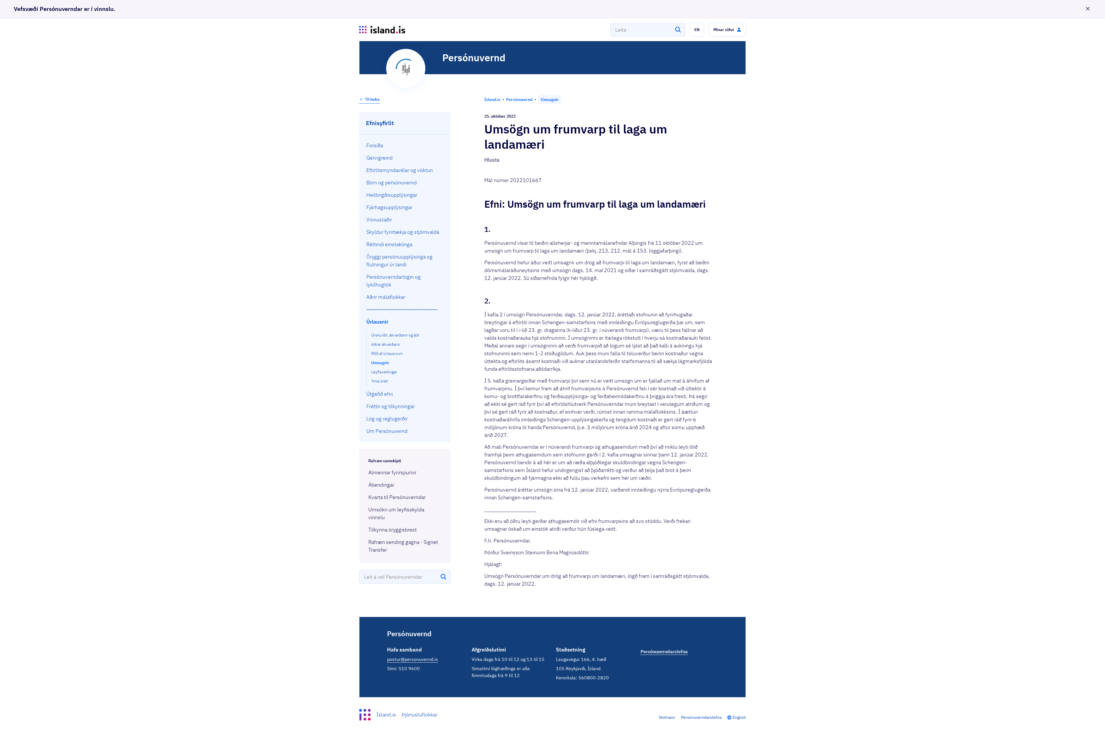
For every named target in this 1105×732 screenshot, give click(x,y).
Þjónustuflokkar (419, 714)
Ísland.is (386, 714)
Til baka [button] (372, 99)
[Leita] (678, 29)
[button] (697, 30)
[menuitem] (405, 145)
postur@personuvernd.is (412, 659)
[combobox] (647, 30)
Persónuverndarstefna (701, 717)
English (739, 717)
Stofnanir (667, 717)
